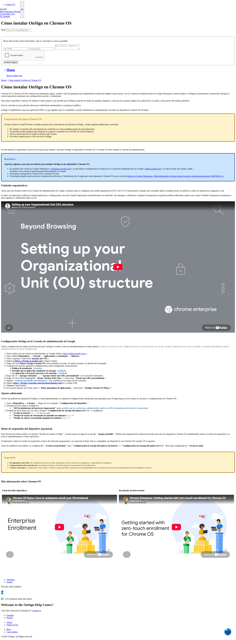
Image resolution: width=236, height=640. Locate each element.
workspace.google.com (61, 169)
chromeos (11, 579)
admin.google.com (153, 169)
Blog (9, 629)
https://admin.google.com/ (74, 353)
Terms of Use (12, 625)
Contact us (36, 610)
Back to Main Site (14, 75)
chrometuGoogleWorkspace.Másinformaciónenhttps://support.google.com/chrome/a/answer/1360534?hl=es (175, 176)
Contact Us (10, 4)
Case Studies (12, 632)
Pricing (10, 618)
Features (10, 615)
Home (11, 70)
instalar (10, 582)
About (9, 622)
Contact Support (10, 62)
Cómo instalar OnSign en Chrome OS (24, 80)
